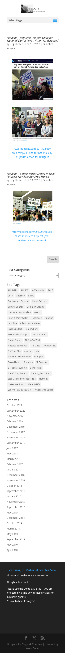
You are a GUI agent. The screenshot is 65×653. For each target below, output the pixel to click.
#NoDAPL (13, 290)
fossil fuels (37, 317)
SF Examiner (42, 362)
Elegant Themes (31, 644)
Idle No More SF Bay (30, 323)
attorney (20, 295)
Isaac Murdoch (15, 328)
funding (49, 317)
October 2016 (14, 485)
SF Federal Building (17, 367)
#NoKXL (25, 290)
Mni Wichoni (32, 328)
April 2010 (12, 550)
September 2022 (16, 410)
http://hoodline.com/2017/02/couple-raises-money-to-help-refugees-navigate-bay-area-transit (32, 236)
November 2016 (16, 480)
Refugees (38, 356)
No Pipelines (50, 345)
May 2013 (12, 534)
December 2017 (16, 432)
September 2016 (16, 491)
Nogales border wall (18, 345)
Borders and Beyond (18, 301)
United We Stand (16, 384)
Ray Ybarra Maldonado (19, 356)
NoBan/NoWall (32, 340)
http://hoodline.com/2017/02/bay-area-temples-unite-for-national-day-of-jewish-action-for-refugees (32, 153)
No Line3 (36, 345)
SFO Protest (35, 367)
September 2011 (16, 539)
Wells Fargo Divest (44, 389)
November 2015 (16, 501)
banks (31, 295)
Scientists (28, 362)
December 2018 (16, 426)
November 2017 (16, 437)
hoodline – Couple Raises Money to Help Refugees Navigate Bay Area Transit (31, 175)
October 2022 (14, 405)
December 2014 (16, 517)
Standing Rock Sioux (40, 373)
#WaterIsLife (38, 290)
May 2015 (12, 512)
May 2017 (12, 453)
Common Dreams (35, 306)
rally (37, 351)
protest (27, 351)
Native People (15, 340)
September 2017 (16, 442)
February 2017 (15, 464)
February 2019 (15, 421)
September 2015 (16, 507)
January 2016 (14, 496)
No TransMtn (14, 351)
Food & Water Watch (18, 317)
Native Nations (39, 334)
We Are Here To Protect (19, 389)
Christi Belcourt (39, 301)
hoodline (12, 323)
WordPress (32, 648)
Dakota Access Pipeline (19, 312)
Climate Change (15, 306)
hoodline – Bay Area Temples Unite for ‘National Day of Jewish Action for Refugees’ (32, 39)
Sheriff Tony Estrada (18, 373)
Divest (37, 312)
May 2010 (12, 544)
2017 (10, 295)
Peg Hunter (16, 44)
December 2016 (16, 475)
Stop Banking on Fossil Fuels (22, 378)
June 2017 (12, 448)
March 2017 (13, 459)
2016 (50, 290)
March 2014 (13, 528)
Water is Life (34, 384)
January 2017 (14, 469)
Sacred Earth (14, 362)
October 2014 (14, 523)
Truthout (43, 378)
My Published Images (18, 334)
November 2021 (16, 416)
